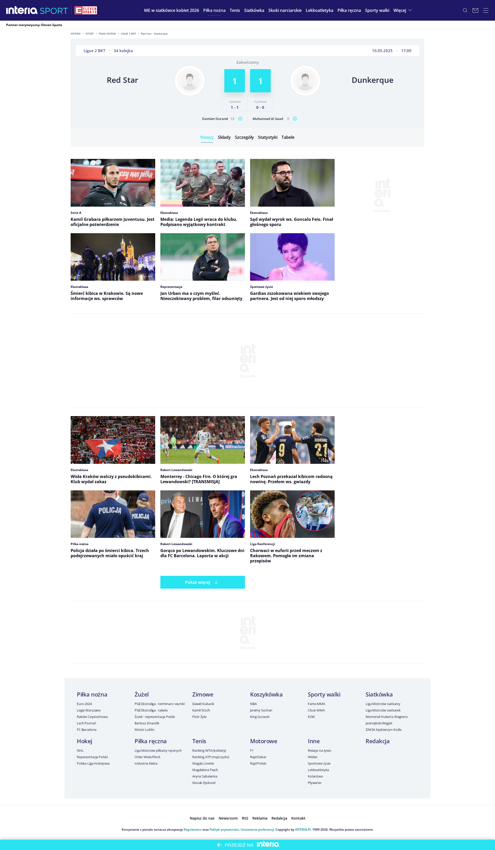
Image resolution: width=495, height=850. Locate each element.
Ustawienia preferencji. (258, 829)
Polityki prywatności (224, 829)
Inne (314, 741)
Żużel (142, 694)
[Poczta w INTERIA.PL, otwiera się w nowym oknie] (475, 10)
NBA (253, 703)
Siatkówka (379, 694)
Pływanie (314, 782)
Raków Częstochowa (92, 716)
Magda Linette (203, 763)
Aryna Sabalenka (204, 776)
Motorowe (263, 741)
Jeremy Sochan (261, 710)
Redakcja (378, 741)
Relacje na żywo (319, 750)
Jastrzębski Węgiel (379, 723)
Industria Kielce (146, 763)
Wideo (312, 757)
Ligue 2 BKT (128, 33)
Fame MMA (316, 703)
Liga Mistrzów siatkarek (383, 710)
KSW (311, 716)
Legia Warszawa (89, 710)
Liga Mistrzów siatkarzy (383, 703)
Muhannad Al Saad (268, 118)
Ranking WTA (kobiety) (209, 750)
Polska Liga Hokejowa (93, 763)
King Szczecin (260, 716)
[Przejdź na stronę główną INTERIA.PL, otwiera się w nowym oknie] (22, 10)
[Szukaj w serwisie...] (465, 10)
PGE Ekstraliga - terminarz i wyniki (160, 703)
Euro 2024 (84, 703)
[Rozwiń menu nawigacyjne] (486, 10)
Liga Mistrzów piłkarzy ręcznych (158, 750)
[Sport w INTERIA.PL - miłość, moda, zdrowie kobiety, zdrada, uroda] (54, 10)
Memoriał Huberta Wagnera (387, 716)
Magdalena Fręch (205, 769)
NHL (80, 750)
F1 (252, 750)
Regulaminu (193, 829)
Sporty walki (324, 694)
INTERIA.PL (303, 829)
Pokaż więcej (197, 582)
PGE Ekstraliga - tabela (151, 710)
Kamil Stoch (201, 710)
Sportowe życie (319, 763)
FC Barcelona (86, 729)
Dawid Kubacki (203, 703)
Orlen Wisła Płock (147, 757)
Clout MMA (316, 710)
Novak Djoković (204, 782)
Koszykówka (266, 694)
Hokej (84, 741)
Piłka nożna (107, 33)
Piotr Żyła (199, 716)
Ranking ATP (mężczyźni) (210, 757)
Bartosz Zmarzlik (147, 723)
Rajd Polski (258, 763)
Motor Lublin (144, 729)
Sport (90, 33)
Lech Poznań (86, 723)
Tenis (199, 741)
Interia (76, 33)
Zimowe (202, 694)
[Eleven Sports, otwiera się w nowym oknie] (86, 10)
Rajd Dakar (258, 757)
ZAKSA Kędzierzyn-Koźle (383, 729)
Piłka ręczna (151, 741)
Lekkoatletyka (318, 769)
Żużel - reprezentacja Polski (155, 716)
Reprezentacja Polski (92, 757)
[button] (214, 10)
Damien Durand (215, 118)
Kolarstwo (315, 776)
